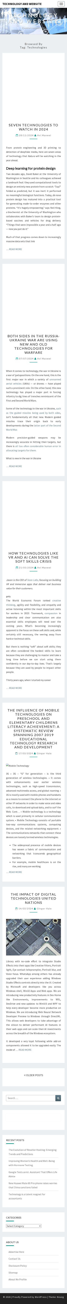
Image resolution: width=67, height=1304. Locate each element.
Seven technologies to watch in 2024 (33, 127)
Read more (15, 249)
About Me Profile (18, 1279)
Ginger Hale (44, 753)
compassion (51, 613)
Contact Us (14, 1258)
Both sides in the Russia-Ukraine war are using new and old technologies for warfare (33, 344)
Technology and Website (22, 4)
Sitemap (13, 1272)
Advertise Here (16, 1251)
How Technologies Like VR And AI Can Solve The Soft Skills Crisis (33, 557)
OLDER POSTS (34, 1075)
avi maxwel (44, 135)
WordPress (41, 1297)
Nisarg (60, 1297)
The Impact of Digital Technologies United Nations (33, 898)
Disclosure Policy (18, 1265)
